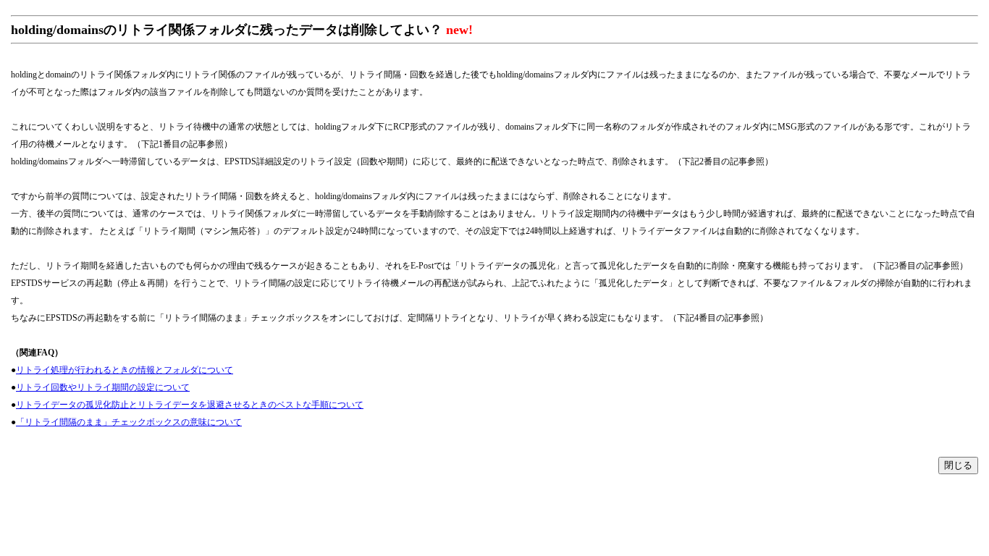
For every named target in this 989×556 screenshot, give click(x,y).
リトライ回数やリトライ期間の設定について (103, 387)
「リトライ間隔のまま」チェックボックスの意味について (129, 422)
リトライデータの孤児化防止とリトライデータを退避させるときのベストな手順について (189, 405)
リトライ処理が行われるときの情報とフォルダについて (124, 370)
